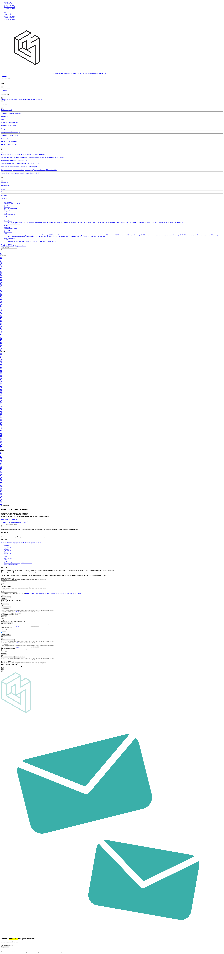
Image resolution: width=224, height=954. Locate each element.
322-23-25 (6, 246)
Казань (21, 99)
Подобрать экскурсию (7, 244)
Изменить (3, 616)
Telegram (17, 611)
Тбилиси (27, 99)
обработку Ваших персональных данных (37, 593)
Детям (6, 205)
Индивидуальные (9, 214)
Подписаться (4, 947)
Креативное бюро (9, 5)
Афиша (6, 549)
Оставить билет (5, 596)
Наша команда (5, 185)
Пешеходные (4, 116)
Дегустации (7, 210)
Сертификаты (8, 211)
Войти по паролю (5, 607)
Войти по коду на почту (7, 639)
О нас (6, 216)
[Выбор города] (8, 90)
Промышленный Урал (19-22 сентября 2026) (14, 160)
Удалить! (3, 598)
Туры (5, 213)
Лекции (3, 119)
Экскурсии (7, 550)
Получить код (5, 603)
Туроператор (8, 3)
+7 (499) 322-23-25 (35, 611)
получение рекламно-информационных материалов (66, 593)
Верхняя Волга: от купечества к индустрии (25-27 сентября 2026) (20, 163)
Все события (8, 202)
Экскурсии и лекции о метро (9, 135)
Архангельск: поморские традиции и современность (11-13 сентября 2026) (23, 154)
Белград (39, 99)
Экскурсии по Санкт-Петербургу (10, 144)
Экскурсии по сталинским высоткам (12, 129)
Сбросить (3, 653)
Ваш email (4, 945)
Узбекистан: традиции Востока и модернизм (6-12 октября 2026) (20, 166)
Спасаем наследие (9, 8)
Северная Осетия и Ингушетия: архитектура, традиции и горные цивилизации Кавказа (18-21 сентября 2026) (33, 157)
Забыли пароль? (5, 634)
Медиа (3, 189)
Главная (6, 545)
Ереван (33, 99)
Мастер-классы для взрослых (9, 122)
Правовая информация (11, 564)
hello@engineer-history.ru (19, 246)
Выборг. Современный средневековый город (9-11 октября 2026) (20, 173)
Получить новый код (6, 623)
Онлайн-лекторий (9, 7)
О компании (4, 182)
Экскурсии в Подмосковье (9, 141)
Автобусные (4, 138)
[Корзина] (4, 101)
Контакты (4, 198)
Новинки (7, 207)
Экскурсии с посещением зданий (11, 113)
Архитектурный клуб (10, 208)
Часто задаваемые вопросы (9, 192)
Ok (2, 667)
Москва (4, 99)
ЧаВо (5, 559)
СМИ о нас (4, 195)
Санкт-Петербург (13, 99)
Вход (2, 636)
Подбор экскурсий (6, 110)
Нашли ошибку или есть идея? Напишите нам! (18, 563)
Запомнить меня (8, 633)
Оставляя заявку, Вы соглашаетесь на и (42, 593)
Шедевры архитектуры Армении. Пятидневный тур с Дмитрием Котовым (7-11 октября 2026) (29, 170)
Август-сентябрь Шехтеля (12, 203)
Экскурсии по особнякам (8, 125)
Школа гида (7, 2)
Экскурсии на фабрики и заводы (10, 132)
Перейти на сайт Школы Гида (9, 519)
